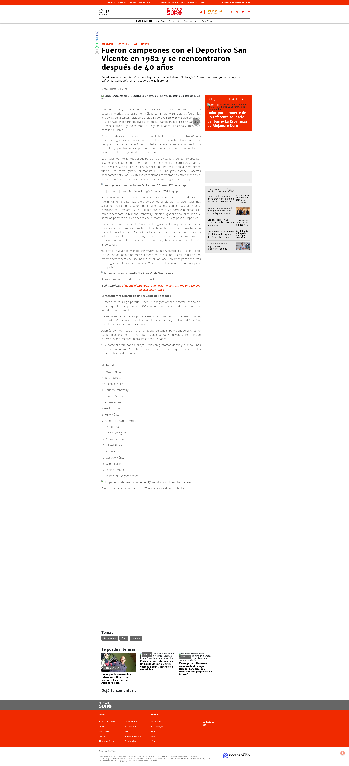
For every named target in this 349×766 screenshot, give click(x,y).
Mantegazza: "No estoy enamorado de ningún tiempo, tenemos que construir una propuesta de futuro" (195, 669)
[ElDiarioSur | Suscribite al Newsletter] (249, 12)
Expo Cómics (207, 21)
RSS (204, 725)
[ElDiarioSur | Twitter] (243, 12)
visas (153, 736)
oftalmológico (157, 726)
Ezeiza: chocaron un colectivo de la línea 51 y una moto (220, 222)
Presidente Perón (133, 736)
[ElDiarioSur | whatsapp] (217, 13)
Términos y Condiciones (107, 751)
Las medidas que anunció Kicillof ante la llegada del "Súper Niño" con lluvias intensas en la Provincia (220, 237)
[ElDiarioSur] (105, 707)
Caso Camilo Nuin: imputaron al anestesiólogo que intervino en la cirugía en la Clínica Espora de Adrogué (220, 250)
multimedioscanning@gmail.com (184, 756)
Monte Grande (161, 21)
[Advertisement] (176, 511)
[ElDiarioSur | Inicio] (247, 715)
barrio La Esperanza (111, 667)
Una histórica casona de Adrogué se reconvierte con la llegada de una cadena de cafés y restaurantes (220, 213)
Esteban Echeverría (184, 21)
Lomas (197, 21)
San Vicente (144, 3)
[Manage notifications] (342, 753)
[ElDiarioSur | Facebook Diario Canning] (231, 12)
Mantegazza (185, 656)
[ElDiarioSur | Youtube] (231, 705)
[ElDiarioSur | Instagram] (237, 12)
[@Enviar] (97, 51)
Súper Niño (156, 721)
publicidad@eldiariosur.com (111, 759)
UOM (153, 741)
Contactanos (208, 722)
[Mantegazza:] (196, 660)
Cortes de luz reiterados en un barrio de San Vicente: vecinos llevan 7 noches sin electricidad (156, 665)
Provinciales (130, 741)
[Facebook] (97, 33)
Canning (133, 3)
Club (123, 638)
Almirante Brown (169, 3)
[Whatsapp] (97, 45)
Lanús (202, 3)
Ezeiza (156, 3)
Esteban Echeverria (117, 3)
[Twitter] (97, 39)
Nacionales (104, 731)
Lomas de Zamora (189, 3)
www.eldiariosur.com (107, 756)
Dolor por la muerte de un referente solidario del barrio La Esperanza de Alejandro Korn (227, 119)
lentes (153, 731)
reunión (136, 638)
